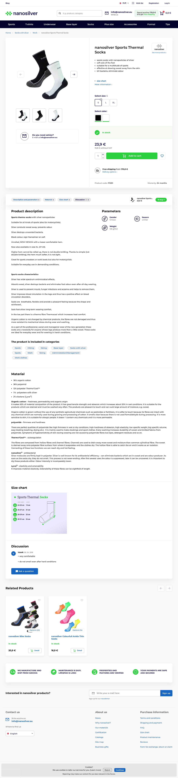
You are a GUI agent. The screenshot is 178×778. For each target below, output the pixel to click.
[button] (74, 74)
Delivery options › (109, 172)
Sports (18, 348)
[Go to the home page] (22, 13)
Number (98, 156)
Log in (167, 3)
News (98, 718)
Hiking (31, 348)
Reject (107, 770)
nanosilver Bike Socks (19, 636)
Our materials (101, 728)
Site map (99, 742)
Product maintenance (150, 737)
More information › (103, 84)
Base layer (58, 348)
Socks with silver (22, 33)
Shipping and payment (151, 723)
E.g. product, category (73, 13)
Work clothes (21, 358)
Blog (7, 3)
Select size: (101, 96)
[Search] (60, 13)
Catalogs (99, 737)
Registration (154, 3)
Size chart (144, 732)
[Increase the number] (103, 154)
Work (35, 33)
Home (8, 33)
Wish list (139, 3)
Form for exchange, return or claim (156, 747)
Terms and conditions (150, 718)
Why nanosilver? (103, 723)
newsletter (105, 699)
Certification (100, 732)
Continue (120, 770)
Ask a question (26, 571)
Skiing (44, 348)
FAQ (142, 728)
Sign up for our (99, 699)
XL (113, 102)
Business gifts (101, 747)
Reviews (144, 742)
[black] (98, 118)
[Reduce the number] (103, 157)
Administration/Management (65, 353)
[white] (105, 118)
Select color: (101, 111)
